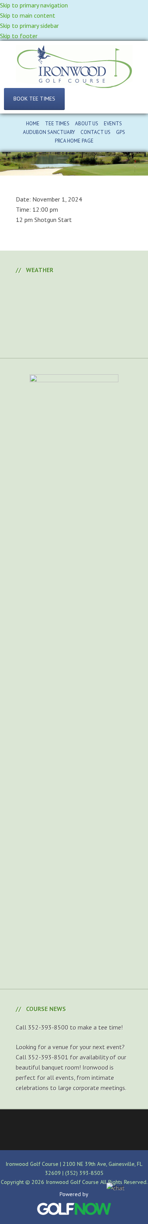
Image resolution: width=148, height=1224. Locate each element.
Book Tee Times (34, 98)
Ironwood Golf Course (74, 66)
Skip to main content (27, 15)
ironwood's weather (75, 338)
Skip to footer (18, 36)
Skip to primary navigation (34, 5)
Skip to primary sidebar (29, 25)
